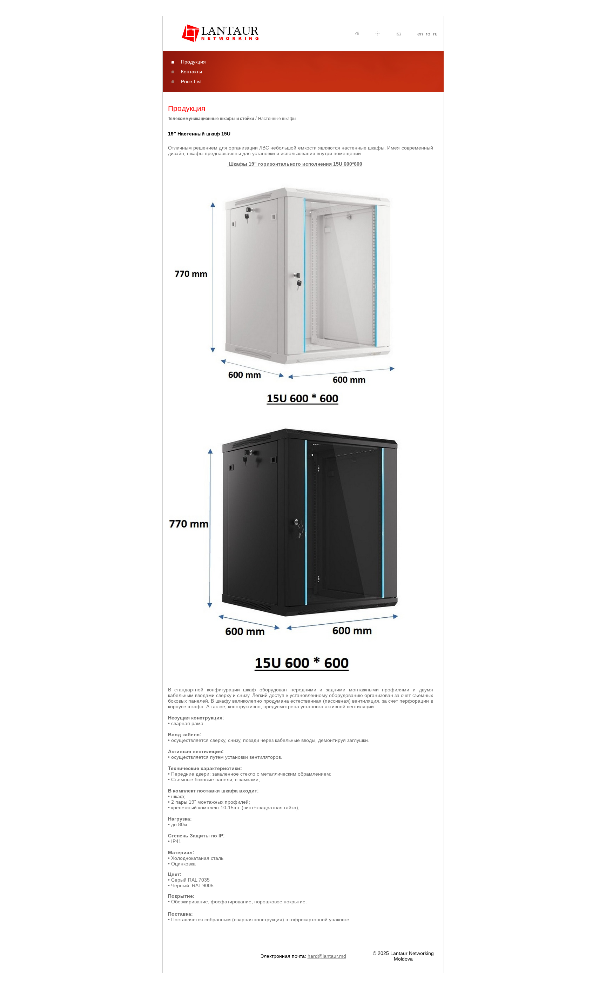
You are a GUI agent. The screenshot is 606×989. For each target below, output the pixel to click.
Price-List (191, 81)
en (420, 33)
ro (428, 33)
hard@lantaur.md (327, 956)
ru (435, 33)
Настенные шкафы (277, 118)
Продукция (193, 62)
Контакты (191, 71)
